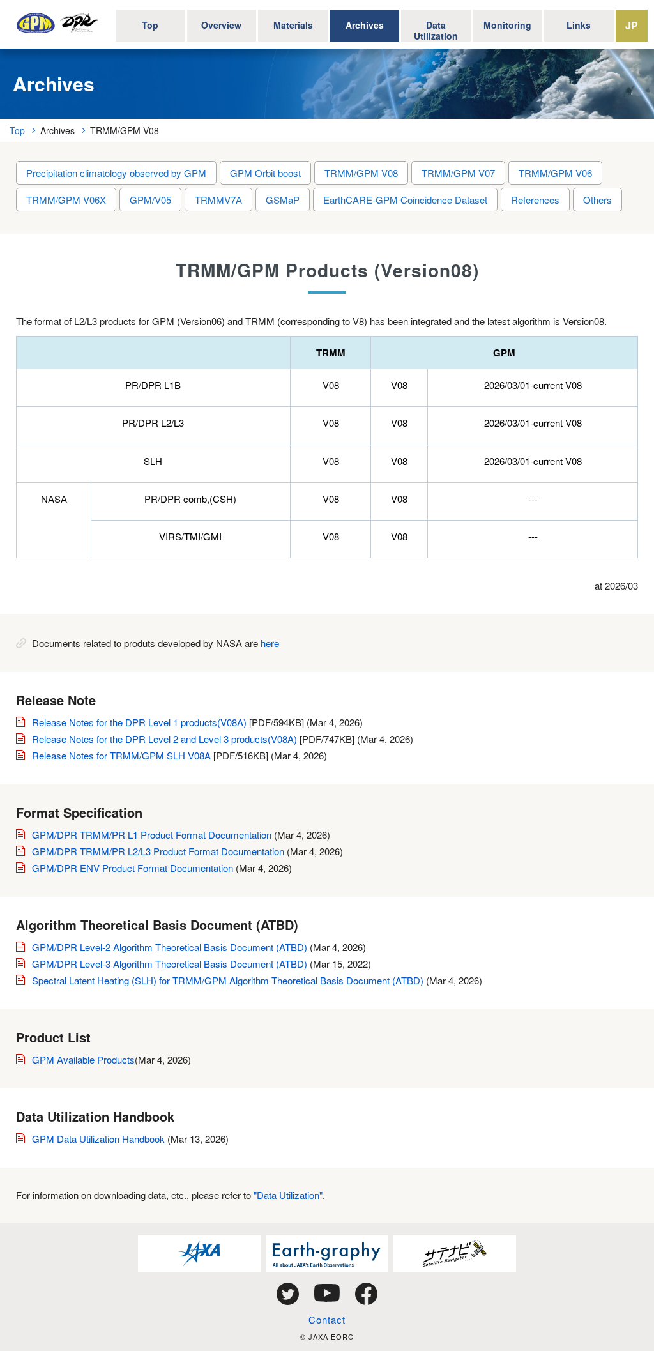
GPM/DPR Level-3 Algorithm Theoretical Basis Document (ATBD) (169, 963)
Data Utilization (436, 30)
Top (150, 25)
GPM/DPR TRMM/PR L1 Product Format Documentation (151, 834)
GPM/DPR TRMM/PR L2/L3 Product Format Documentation (158, 851)
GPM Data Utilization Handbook (99, 1138)
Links (579, 25)
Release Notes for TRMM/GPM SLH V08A (121, 755)
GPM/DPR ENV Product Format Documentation (132, 867)
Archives (365, 25)
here (270, 643)
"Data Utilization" (288, 1195)
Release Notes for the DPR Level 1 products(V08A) (139, 722)
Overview (221, 25)
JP (631, 25)
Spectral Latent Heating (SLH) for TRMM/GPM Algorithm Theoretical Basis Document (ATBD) (227, 980)
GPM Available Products (83, 1059)
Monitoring (507, 25)
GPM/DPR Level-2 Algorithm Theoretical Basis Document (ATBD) (169, 947)
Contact (327, 1319)
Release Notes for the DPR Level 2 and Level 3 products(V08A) (164, 738)
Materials (293, 25)
